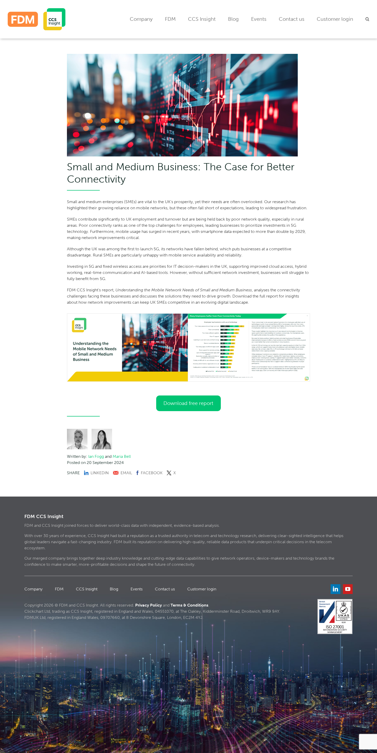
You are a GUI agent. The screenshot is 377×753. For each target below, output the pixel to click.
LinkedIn (100, 472)
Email (126, 472)
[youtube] (348, 589)
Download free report (188, 403)
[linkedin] (335, 589)
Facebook (152, 472)
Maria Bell (122, 456)
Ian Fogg (96, 456)
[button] (367, 19)
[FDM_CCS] (36, 10)
